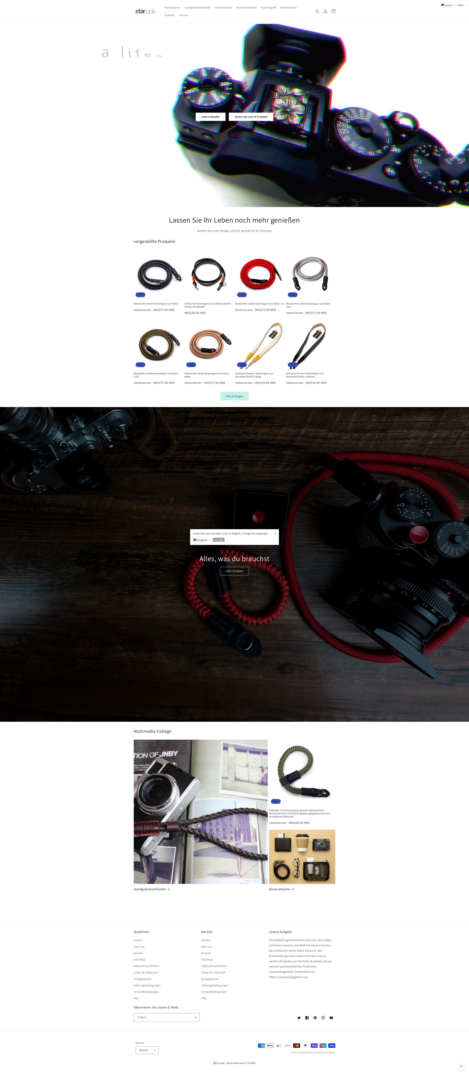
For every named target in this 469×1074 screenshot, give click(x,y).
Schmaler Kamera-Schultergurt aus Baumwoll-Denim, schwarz (305, 375)
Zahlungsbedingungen (147, 985)
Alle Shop (139, 959)
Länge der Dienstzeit (146, 972)
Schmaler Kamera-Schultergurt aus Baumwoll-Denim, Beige (254, 375)
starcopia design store (307, 1052)
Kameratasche (279, 889)
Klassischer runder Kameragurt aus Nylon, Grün (156, 375)
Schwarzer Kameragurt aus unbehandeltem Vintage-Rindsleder (207, 305)
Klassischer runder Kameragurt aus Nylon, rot (259, 303)
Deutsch (143, 1050)
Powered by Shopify (326, 1052)
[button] (317, 11)
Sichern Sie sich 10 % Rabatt (251, 116)
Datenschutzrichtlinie (146, 966)
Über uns (139, 946)
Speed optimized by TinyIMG (240, 1063)
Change (218, 539)
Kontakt (138, 953)
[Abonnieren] (195, 1017)
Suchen (138, 940)
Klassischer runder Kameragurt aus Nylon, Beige (207, 375)
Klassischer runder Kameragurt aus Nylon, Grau (308, 305)
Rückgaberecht (143, 979)
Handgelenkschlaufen (150, 889)
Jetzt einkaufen (211, 116)
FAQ (136, 998)
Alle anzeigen (234, 396)
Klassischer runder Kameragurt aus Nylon (156, 303)
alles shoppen (234, 571)
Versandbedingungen (146, 991)
